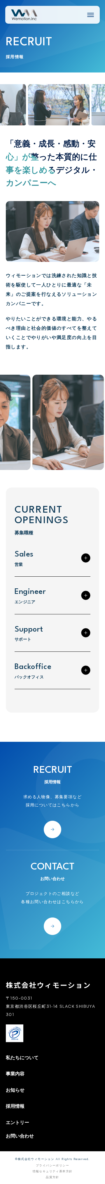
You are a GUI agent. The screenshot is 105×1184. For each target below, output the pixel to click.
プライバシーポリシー (52, 1165)
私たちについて (22, 1057)
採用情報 (15, 1106)
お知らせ (15, 1090)
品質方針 (52, 1177)
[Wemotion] (24, 14)
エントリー (17, 1122)
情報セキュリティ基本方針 (53, 1171)
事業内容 (15, 1073)
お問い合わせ (20, 1136)
